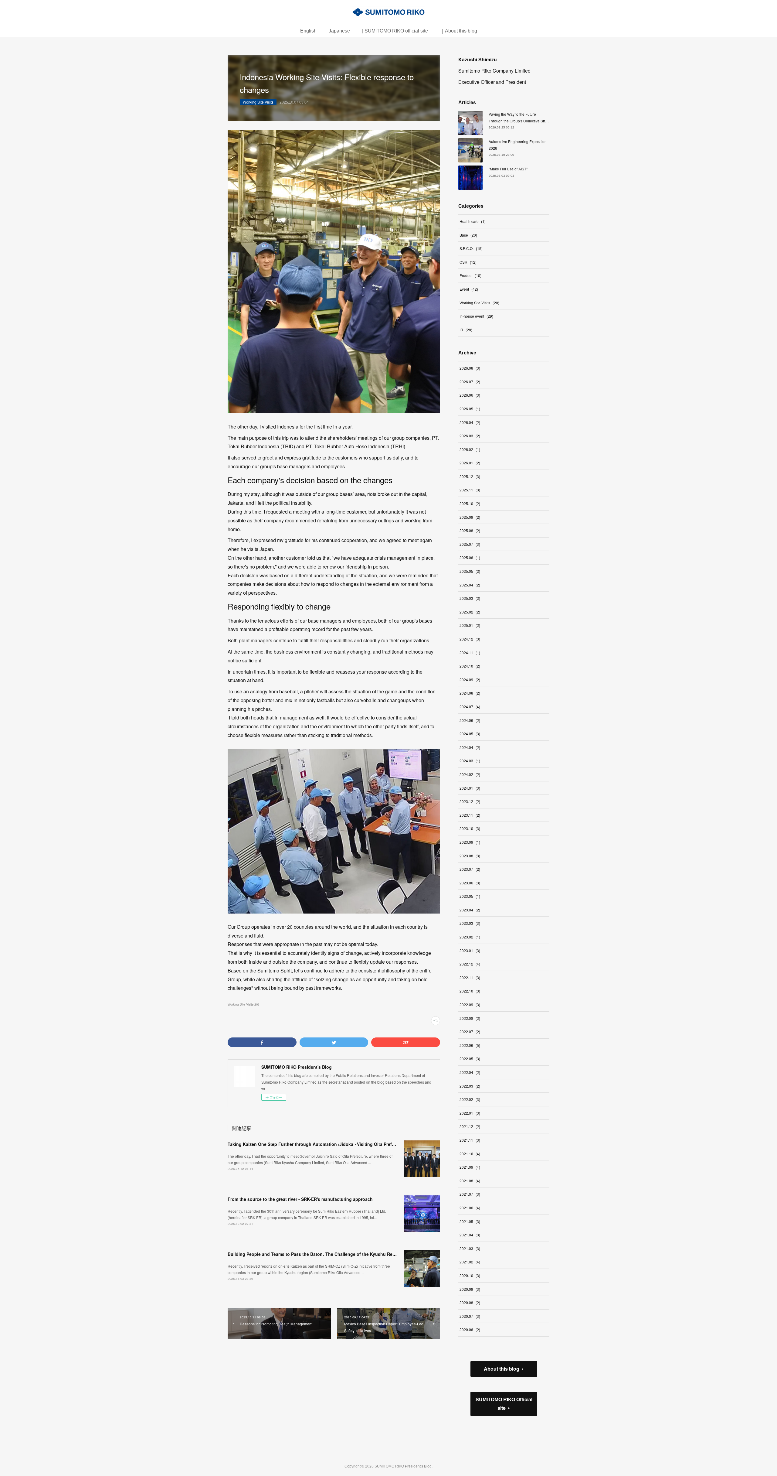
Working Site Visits (258, 101)
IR (466, 329)
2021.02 (470, 1261)
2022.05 (470, 1058)
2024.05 (470, 733)
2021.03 (470, 1248)
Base (468, 234)
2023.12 (470, 801)
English (308, 30)
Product (470, 275)
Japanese (339, 30)
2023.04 (470, 909)
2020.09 (470, 1289)
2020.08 (470, 1302)
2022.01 (470, 1113)
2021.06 (470, 1207)
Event (469, 289)
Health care (473, 221)
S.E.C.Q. (471, 248)
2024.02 (470, 774)
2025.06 (470, 557)
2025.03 (470, 598)
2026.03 (470, 435)
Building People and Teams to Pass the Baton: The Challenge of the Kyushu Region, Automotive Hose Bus (339, 1254)
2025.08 (470, 530)
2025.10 (470, 503)
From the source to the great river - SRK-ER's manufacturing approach (300, 1199)
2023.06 (470, 882)
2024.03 (470, 760)
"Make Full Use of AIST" (508, 168)
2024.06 (470, 720)
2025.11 (470, 489)
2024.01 (470, 788)
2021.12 (470, 1126)
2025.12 (470, 476)
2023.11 (470, 815)
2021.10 (470, 1153)
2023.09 (470, 842)
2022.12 (470, 963)
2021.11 (470, 1140)
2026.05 (470, 408)
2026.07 (470, 381)
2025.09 (470, 517)
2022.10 (470, 990)
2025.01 (470, 625)
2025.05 (470, 571)
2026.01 (470, 462)
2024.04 (470, 747)
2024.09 (470, 679)
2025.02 (470, 611)
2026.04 (470, 422)
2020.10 (470, 1275)
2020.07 (470, 1316)
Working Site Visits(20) (243, 1004)
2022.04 (470, 1072)
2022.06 (470, 1045)
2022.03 (470, 1085)
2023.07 (470, 869)
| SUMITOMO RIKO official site (395, 30)
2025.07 (470, 544)
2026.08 (470, 368)
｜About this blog (458, 30)
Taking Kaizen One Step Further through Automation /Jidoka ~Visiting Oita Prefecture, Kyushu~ (327, 1144)
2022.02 (470, 1099)
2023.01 (470, 950)
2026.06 (470, 395)
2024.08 (470, 692)
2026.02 (470, 449)
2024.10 (470, 665)
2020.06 (470, 1329)
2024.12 (470, 638)
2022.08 (470, 1018)
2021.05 (470, 1221)
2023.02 (470, 936)
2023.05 (470, 896)
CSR (468, 262)
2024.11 (470, 652)
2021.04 (470, 1234)
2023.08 (470, 855)
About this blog (501, 1368)
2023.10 (470, 828)
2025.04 (470, 584)
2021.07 (470, 1194)
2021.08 (470, 1180)
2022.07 (470, 1031)
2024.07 (470, 706)
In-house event (476, 316)
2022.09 (470, 1004)
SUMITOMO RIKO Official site (504, 1404)
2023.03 (470, 923)
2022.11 (470, 977)
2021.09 (470, 1167)
